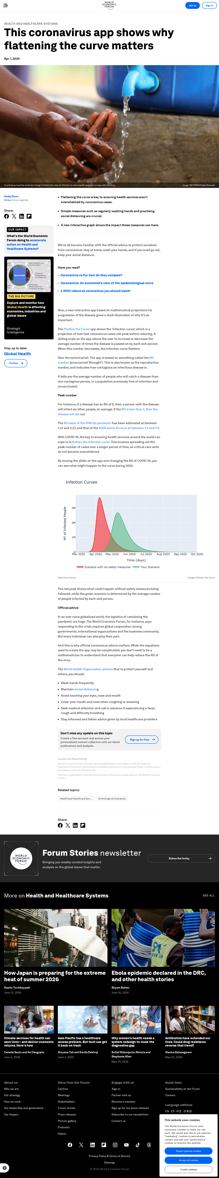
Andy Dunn (11, 196)
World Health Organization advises (88, 669)
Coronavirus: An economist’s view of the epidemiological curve (107, 283)
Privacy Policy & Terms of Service (109, 1156)
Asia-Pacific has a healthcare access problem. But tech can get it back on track (82, 1041)
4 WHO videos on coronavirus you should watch (95, 291)
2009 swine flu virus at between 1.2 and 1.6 (129, 428)
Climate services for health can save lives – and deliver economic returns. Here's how (29, 1041)
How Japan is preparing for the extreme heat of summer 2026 (55, 976)
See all (209, 895)
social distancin (85, 689)
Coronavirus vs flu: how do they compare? (92, 275)
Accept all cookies (188, 1160)
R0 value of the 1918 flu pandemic (87, 423)
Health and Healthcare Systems (31, 23)
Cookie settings (188, 1169)
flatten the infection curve (91, 442)
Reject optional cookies (188, 1151)
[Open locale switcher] (4, 1168)
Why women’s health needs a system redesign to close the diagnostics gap (133, 1041)
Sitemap (109, 1162)
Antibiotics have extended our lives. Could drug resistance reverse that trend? (187, 1041)
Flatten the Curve (77, 329)
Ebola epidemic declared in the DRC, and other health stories (159, 976)
